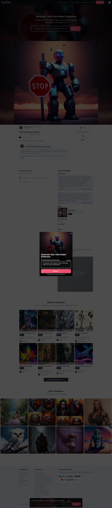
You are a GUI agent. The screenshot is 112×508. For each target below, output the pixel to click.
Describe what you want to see (50, 260)
